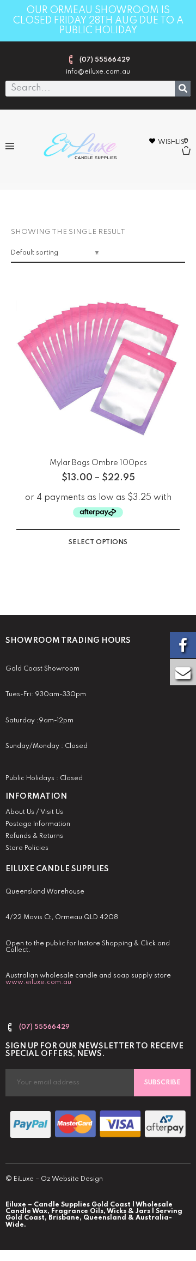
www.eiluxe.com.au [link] (38, 982)
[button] (9, 145)
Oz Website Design (72, 1179)
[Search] (183, 88)
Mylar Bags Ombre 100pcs (98, 463)
